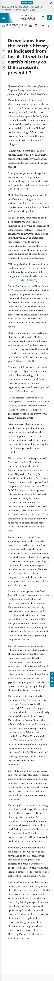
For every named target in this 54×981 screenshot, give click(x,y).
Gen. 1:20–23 (36, 514)
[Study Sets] (30, 26)
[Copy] (4, 62)
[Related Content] (42, 26)
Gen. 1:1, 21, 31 (25, 361)
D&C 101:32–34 (17, 189)
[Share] (4, 67)
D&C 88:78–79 (27, 280)
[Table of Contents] (3, 26)
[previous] (13, 978)
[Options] (48, 26)
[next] (40, 978)
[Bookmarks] (36, 26)
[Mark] (4, 56)
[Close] (4, 50)
